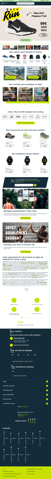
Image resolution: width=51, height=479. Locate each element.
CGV (4, 469)
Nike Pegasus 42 (13, 273)
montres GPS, (43, 264)
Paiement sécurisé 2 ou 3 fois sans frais (23, 361)
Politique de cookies (9, 476)
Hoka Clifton (35, 277)
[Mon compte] (46, 3)
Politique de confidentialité (12, 474)
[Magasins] (44, 3)
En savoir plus (25, 218)
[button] (50, 25)
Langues (6, 428)
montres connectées (7, 265)
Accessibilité (31, 471)
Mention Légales (8, 471)
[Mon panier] (48, 3)
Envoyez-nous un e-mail (21, 345)
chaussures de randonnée (30, 267)
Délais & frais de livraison (20, 375)
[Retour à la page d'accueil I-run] (6, 3)
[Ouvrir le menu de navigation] (2, 3)
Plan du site (31, 474)
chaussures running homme (28, 262)
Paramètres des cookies (35, 469)
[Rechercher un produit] (33, 3)
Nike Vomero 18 (35, 274)
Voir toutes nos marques (25, 122)
